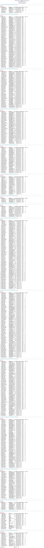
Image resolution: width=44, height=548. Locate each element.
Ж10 (0, 4)
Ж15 (5, 4)
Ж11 (1, 4)
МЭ (14, 4)
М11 (9, 4)
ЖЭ (7, 4)
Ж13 (3, 4)
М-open (15, 4)
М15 (12, 4)
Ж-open (17, 4)
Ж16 (6, 4)
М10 (8, 4)
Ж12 (2, 4)
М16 (13, 4)
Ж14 (4, 4)
